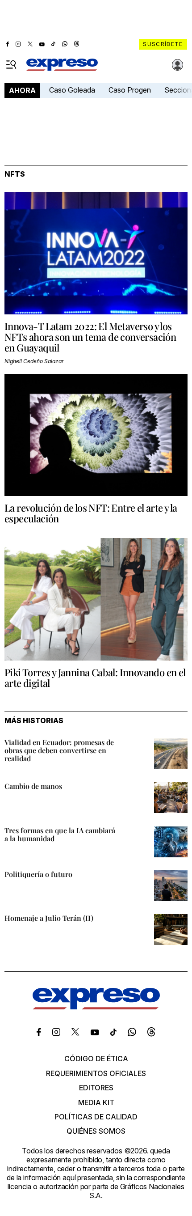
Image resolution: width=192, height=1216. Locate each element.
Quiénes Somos (96, 1131)
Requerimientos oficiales (96, 1073)
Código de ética (96, 1059)
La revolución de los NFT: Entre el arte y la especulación (90, 513)
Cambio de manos (33, 786)
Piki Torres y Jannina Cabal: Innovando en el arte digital (95, 677)
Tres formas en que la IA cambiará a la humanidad (59, 834)
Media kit (96, 1102)
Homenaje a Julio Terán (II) (48, 918)
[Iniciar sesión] (177, 64)
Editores (96, 1088)
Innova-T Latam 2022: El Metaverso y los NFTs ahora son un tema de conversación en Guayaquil (90, 336)
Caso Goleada (72, 89)
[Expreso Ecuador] (96, 1006)
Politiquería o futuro (38, 874)
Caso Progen (130, 89)
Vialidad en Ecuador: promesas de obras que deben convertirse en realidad (59, 750)
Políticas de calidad (96, 1117)
